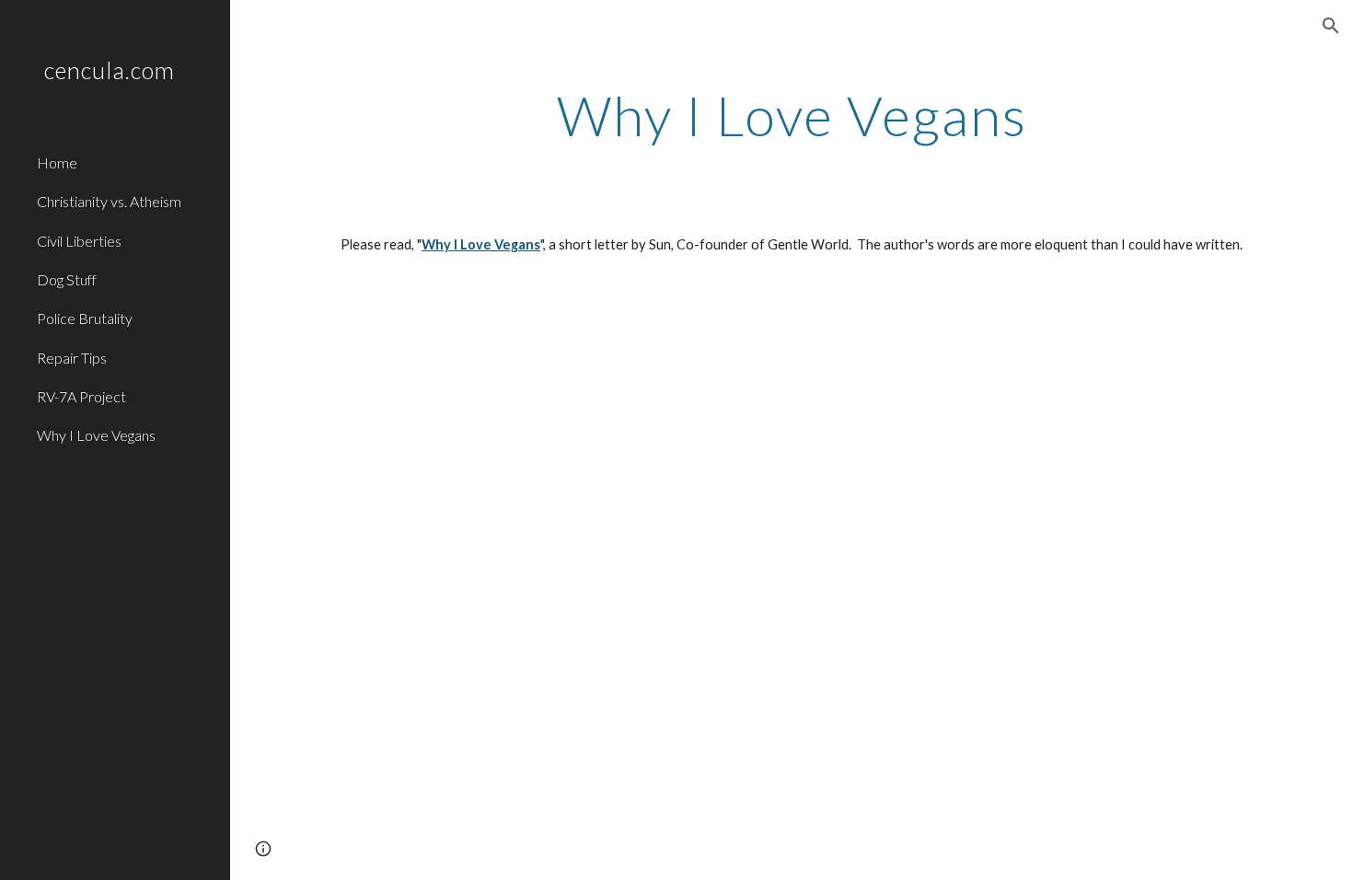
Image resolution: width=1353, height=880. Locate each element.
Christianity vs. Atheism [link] (109, 201)
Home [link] (57, 162)
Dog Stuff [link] (67, 279)
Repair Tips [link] (72, 357)
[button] (1331, 26)
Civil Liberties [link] (79, 240)
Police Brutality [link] (85, 318)
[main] (791, 115)
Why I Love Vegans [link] (96, 435)
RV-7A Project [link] (81, 396)
